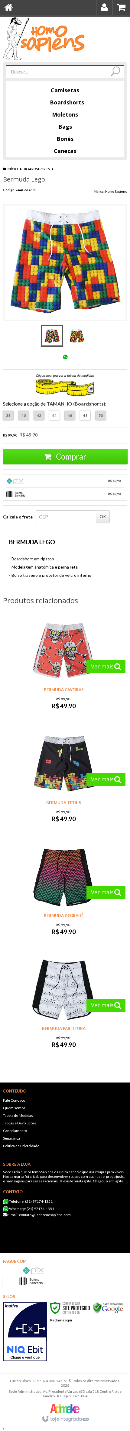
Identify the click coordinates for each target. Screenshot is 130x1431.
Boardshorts (37, 169)
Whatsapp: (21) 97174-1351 (31, 1208)
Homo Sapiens (116, 191)
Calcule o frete (18, 516)
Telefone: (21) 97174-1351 (30, 1201)
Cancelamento (15, 1130)
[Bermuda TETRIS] (63, 780)
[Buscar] (115, 72)
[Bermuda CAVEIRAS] (63, 667)
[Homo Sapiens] (44, 38)
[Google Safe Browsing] (108, 1307)
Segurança (11, 1138)
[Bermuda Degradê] (63, 893)
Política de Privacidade (21, 1146)
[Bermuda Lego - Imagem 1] (52, 336)
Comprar (70, 456)
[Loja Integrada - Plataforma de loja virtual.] (65, 1419)
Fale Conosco (14, 1100)
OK (103, 516)
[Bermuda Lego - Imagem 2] (77, 336)
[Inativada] (25, 1331)
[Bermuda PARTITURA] (63, 1006)
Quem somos (14, 1108)
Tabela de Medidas (18, 1115)
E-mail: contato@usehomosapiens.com (39, 1214)
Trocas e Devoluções (20, 1123)
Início (13, 169)
